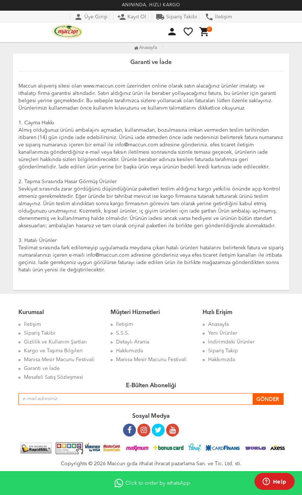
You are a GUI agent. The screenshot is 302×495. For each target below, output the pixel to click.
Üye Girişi (91, 16)
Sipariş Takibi (176, 16)
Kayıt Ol (131, 16)
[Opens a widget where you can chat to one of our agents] (274, 482)
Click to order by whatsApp (157, 483)
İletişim (218, 16)
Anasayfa (147, 48)
